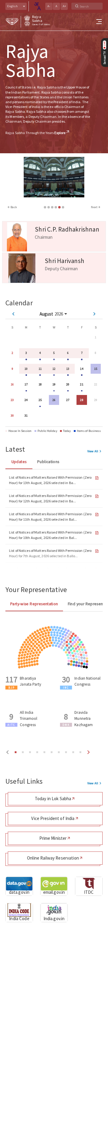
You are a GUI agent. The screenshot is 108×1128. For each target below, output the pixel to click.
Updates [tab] (19, 461)
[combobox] (37, 6)
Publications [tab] (48, 461)
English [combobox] (12, 6)
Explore (59, 132)
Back (13, 207)
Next (94, 207)
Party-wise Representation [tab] (34, 603)
